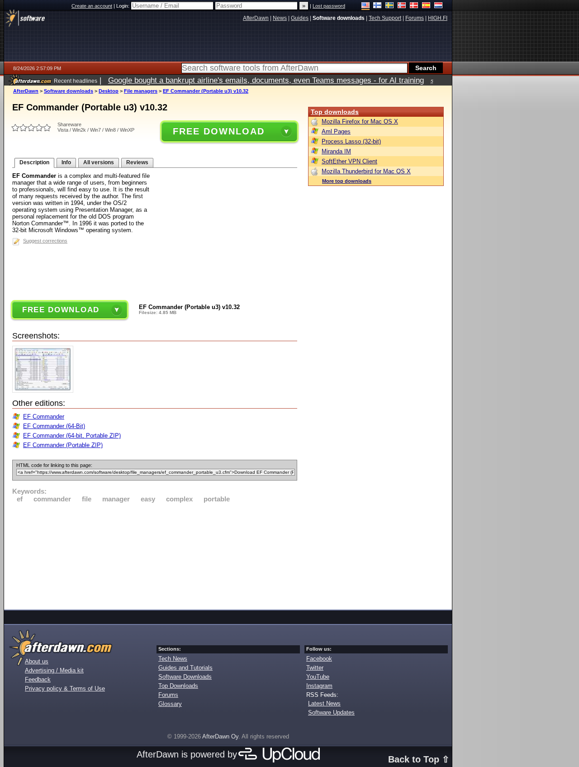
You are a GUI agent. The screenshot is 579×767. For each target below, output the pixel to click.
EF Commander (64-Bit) (54, 426)
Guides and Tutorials (185, 667)
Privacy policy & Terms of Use (65, 688)
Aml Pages (336, 131)
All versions (98, 162)
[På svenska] (389, 6)
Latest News (324, 703)
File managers (140, 91)
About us (36, 661)
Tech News (172, 658)
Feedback (38, 679)
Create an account (91, 6)
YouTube (317, 676)
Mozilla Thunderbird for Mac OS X (366, 171)
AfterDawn (25, 91)
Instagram (319, 685)
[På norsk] (402, 6)
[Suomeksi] (377, 6)
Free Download (218, 131)
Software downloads (68, 91)
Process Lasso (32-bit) (351, 141)
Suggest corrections (45, 240)
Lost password (329, 6)
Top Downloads (178, 685)
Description (34, 162)
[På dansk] (414, 6)
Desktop (109, 91)
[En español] (426, 6)
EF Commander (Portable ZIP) (63, 445)
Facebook (319, 658)
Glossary (170, 703)
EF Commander (43, 416)
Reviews (137, 162)
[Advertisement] (154, 555)
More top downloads (346, 181)
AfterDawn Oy (220, 736)
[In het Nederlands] (438, 6)
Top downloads (335, 111)
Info (66, 162)
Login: (123, 6)
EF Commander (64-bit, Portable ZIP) (72, 435)
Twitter (314, 667)
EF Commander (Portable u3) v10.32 (205, 91)
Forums (168, 694)
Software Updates (331, 712)
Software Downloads (185, 676)
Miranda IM (336, 151)
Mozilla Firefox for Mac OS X (360, 121)
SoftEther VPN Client (349, 161)
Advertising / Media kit (54, 670)
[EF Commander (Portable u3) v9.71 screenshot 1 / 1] (45, 390)
